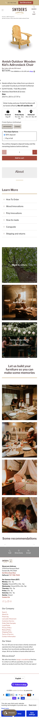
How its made (12, 220)
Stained (17, 126)
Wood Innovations (14, 206)
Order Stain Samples (9, 623)
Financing (5, 616)
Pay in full (9, 138)
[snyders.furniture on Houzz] (6, 602)
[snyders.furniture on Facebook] (3, 602)
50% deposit (10, 135)
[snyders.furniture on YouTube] (11, 602)
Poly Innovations (14, 213)
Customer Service (8, 621)
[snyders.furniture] (19, 11)
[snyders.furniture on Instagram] (8, 602)
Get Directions (25, 3)
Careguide (11, 227)
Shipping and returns (15, 233)
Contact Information (9, 636)
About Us (5, 614)
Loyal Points (6, 625)
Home (4, 16)
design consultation (22, 659)
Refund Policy (6, 630)
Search (4, 612)
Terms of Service (7, 634)
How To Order (12, 199)
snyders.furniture (17, 690)
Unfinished (7, 126)
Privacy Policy (6, 627)
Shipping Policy (7, 632)
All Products (10, 16)
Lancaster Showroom (9, 619)
